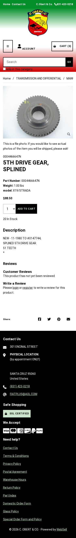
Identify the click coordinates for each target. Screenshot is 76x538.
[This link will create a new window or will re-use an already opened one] (39, 319)
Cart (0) (64, 46)
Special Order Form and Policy (22, 519)
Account (28, 46)
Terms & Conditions (16, 455)
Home (6, 4)
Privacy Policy (12, 463)
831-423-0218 (65, 4)
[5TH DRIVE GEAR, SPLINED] (38, 112)
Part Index (9, 495)
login (16, 287)
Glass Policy (11, 511)
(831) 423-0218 (20, 386)
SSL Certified (18, 413)
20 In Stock (10, 219)
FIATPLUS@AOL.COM (23, 394)
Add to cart (26, 208)
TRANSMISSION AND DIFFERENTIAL (38, 78)
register (27, 287)
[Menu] (8, 46)
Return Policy (11, 487)
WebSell (62, 529)
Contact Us (19, 4)
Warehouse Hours (14, 479)
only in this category (19, 69)
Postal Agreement (15, 471)
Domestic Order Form (17, 503)
